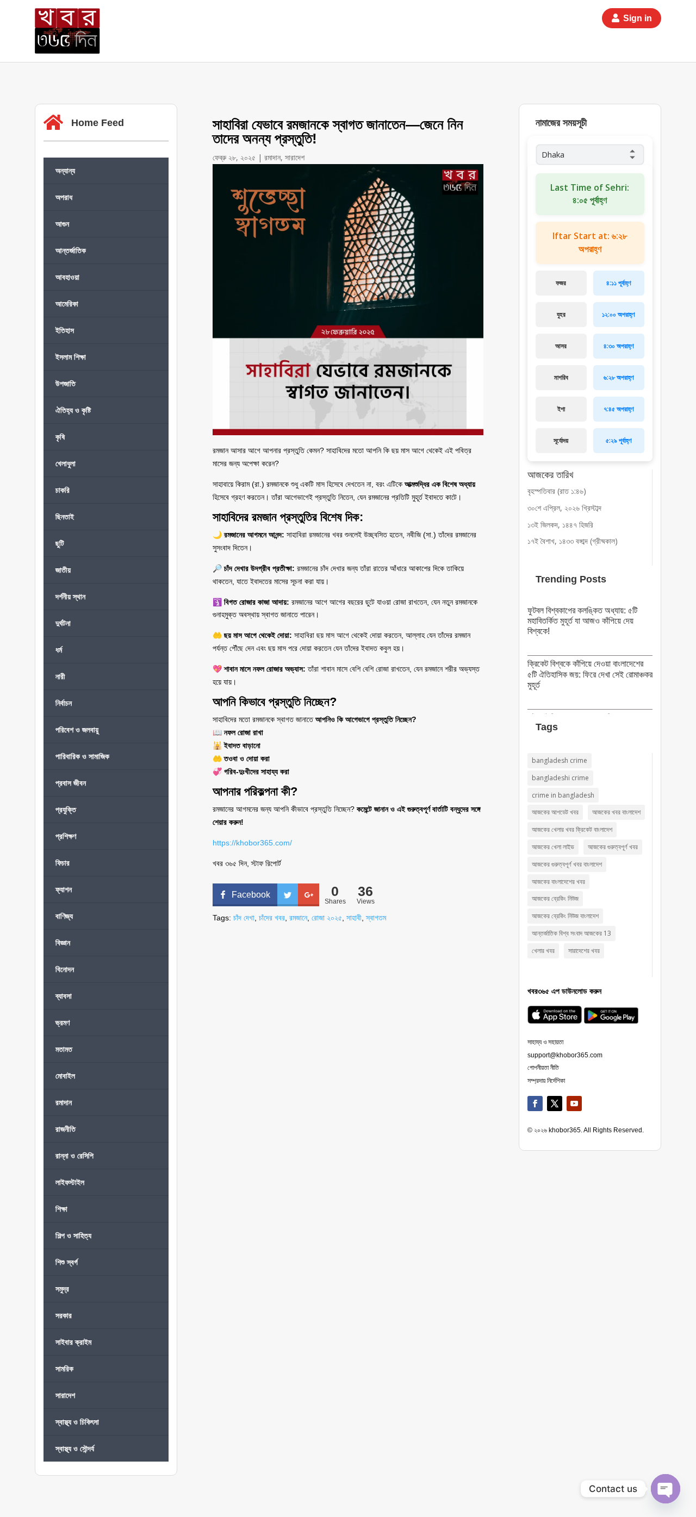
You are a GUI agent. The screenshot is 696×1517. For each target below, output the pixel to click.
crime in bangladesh (563, 795)
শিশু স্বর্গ (66, 1262)
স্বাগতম (376, 917)
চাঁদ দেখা (243, 917)
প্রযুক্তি (65, 809)
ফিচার (62, 862)
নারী (60, 676)
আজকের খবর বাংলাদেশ (616, 812)
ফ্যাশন (63, 889)
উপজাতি (65, 383)
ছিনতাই (64, 516)
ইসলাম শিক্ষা (70, 357)
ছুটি (59, 543)
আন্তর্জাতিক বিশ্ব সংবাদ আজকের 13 (571, 933)
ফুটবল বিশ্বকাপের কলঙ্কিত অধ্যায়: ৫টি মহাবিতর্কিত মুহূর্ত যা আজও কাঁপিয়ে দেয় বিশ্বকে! (582, 621)
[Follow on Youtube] (574, 1103)
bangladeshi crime (560, 777)
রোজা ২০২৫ (327, 917)
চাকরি (62, 490)
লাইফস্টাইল (69, 1182)
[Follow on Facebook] (535, 1103)
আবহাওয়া (67, 277)
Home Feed (97, 122)
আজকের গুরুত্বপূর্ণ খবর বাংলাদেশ (567, 864)
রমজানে (298, 917)
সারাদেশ (65, 1395)
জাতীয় (63, 570)
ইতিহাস (64, 330)
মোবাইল (65, 1075)
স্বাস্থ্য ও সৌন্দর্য (74, 1448)
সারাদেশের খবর (584, 950)
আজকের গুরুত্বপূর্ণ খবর (613, 846)
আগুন (62, 223)
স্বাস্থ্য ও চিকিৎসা (77, 1421)
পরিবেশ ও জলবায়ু (76, 729)
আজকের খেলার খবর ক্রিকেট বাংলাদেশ (572, 829)
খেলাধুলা (65, 463)
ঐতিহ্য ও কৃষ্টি (73, 410)
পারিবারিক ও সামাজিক (82, 756)
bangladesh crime (559, 760)
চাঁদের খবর (272, 917)
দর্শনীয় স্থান (70, 596)
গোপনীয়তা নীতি (543, 1067)
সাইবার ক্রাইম (73, 1342)
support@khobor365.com (564, 1055)
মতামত (63, 1049)
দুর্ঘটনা (63, 623)
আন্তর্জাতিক (70, 250)
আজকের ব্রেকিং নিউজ (555, 898)
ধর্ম (58, 649)
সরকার (63, 1315)
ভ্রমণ (62, 1022)
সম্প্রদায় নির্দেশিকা (546, 1081)
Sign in (637, 18)
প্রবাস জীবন (70, 783)
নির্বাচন (63, 703)
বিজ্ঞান (62, 942)
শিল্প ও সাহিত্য (73, 1235)
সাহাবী (354, 917)
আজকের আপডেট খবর (555, 812)
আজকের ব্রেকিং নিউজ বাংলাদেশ (565, 915)
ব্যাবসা (63, 996)
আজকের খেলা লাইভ (553, 846)
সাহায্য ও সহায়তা (545, 1042)
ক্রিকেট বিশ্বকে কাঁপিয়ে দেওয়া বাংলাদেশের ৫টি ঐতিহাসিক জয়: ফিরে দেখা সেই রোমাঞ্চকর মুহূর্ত (589, 674)
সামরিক (64, 1368)
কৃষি (60, 436)
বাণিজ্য (64, 916)
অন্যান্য (65, 170)
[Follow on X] (554, 1103)
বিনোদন (64, 969)
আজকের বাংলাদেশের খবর (558, 881)
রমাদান (63, 1102)
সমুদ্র (62, 1288)
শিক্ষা (61, 1208)
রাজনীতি (65, 1129)
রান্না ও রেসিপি (74, 1155)
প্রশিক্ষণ (65, 836)
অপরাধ (63, 197)
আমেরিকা (66, 303)
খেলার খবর (543, 950)
